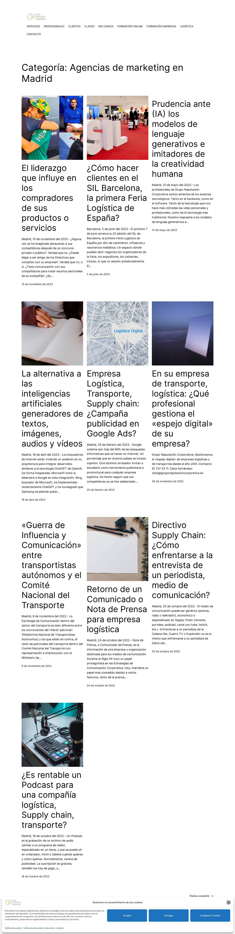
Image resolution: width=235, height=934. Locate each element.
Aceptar (127, 915)
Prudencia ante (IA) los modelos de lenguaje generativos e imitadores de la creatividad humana (181, 139)
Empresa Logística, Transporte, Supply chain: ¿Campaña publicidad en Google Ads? (113, 403)
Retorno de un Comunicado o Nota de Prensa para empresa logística (117, 609)
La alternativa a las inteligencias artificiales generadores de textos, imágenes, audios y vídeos (52, 409)
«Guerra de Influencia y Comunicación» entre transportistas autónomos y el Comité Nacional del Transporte (51, 565)
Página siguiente (201, 895)
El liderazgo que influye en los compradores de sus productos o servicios (49, 198)
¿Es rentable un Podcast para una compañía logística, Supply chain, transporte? (51, 800)
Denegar (168, 915)
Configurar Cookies (210, 915)
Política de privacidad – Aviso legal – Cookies (43, 928)
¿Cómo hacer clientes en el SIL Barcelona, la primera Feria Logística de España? (117, 193)
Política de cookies (13, 928)
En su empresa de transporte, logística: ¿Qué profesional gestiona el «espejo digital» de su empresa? (182, 409)
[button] (228, 902)
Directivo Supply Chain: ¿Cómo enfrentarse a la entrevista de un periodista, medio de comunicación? (182, 560)
